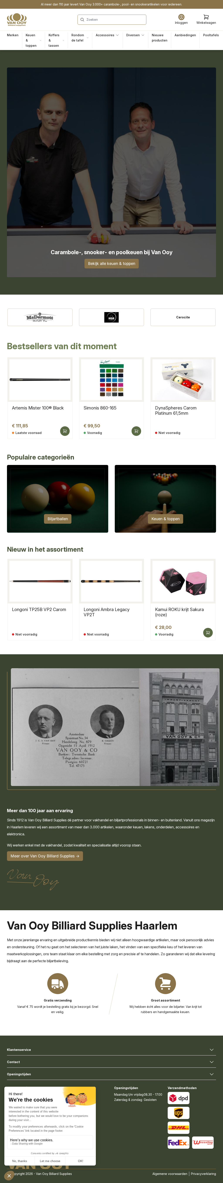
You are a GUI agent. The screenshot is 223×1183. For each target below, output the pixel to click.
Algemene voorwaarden (169, 1174)
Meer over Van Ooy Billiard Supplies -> (44, 856)
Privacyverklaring (203, 1174)
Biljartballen (57, 518)
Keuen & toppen (165, 518)
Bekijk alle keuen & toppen (111, 263)
